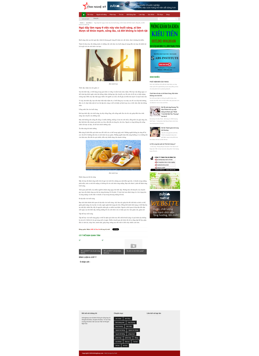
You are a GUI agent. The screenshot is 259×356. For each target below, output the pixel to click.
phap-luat (131, 334)
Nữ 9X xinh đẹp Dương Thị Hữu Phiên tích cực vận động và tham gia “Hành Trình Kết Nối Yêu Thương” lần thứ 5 (170, 111)
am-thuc (127, 318)
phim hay (118, 338)
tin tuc (117, 345)
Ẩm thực (160, 14)
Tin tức (121, 14)
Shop (168, 14)
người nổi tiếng (120, 334)
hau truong (131, 322)
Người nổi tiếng (102, 14)
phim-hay (128, 338)
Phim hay (113, 14)
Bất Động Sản (131, 14)
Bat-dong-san (120, 322)
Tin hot (135, 341)
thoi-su (127, 341)
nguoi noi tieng (120, 330)
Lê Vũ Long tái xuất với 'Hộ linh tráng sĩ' (162, 144)
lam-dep (129, 326)
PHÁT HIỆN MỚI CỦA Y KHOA (159, 82)
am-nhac (118, 318)
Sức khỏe (151, 14)
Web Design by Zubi (111, 353)
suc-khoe (118, 341)
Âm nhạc (90, 14)
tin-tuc (125, 345)
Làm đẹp (142, 14)
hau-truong (119, 326)
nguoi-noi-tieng (133, 330)
